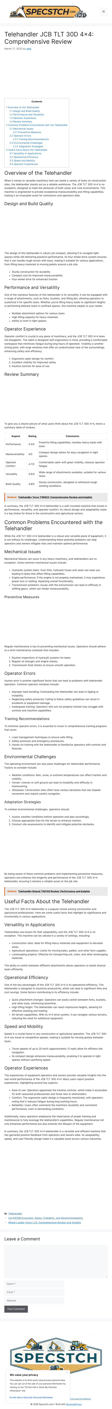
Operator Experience (22, 118)
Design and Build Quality (24, 111)
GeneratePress (74, 1404)
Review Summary (20, 121)
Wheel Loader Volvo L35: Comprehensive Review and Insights (44, 1222)
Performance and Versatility (26, 114)
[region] (38, 1386)
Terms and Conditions (79, 1398)
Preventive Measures (27, 132)
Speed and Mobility (22, 160)
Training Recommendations (31, 139)
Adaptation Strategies (28, 146)
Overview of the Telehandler (22, 107)
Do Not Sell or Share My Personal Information (31, 1397)
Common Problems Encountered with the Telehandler (37, 125)
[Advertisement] (56, 76)
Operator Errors (20, 135)
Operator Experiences (23, 164)
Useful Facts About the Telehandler (26, 149)
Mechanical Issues (21, 128)
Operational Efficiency (23, 157)
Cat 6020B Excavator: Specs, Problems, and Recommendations (45, 1218)
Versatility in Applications (25, 153)
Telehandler (15, 1213)
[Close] (67, 1372)
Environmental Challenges (25, 142)
